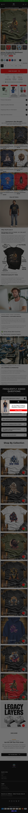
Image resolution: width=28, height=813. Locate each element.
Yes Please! (18, 410)
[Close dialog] (26, 400)
